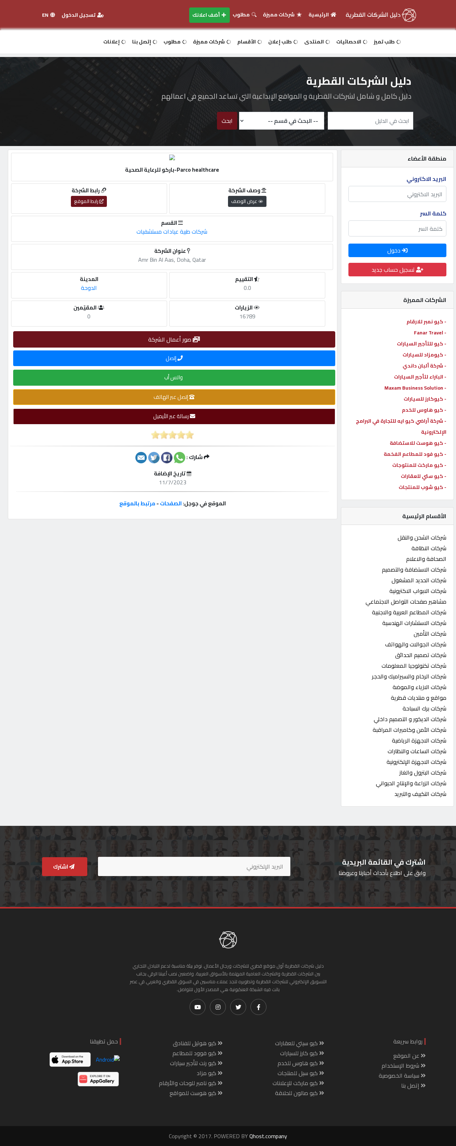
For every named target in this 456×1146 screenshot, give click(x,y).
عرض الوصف (244, 201)
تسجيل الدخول (79, 15)
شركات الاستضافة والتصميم (414, 569)
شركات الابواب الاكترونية (417, 590)
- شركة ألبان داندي (424, 365)
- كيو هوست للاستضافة (418, 443)
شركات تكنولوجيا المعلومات (414, 665)
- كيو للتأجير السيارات (421, 343)
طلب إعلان (280, 41)
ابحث (227, 120)
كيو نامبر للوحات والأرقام (188, 1083)
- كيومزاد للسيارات (424, 354)
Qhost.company (268, 1136)
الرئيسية (319, 14)
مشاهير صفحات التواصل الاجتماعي (406, 601)
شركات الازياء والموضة (419, 687)
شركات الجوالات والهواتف (415, 644)
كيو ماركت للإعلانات (296, 1083)
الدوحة (89, 287)
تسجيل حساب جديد (394, 269)
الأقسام (247, 41)
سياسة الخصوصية (400, 1075)
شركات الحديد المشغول (419, 580)
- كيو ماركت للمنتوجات (419, 465)
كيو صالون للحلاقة (297, 1093)
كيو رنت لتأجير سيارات (194, 1063)
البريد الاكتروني (426, 178)
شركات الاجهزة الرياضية (419, 740)
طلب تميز (385, 41)
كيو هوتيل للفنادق (195, 1043)
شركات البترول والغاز (422, 772)
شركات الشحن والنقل (422, 537)
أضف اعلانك (206, 15)
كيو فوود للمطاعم (195, 1053)
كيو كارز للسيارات (299, 1053)
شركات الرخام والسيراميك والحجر (409, 676)
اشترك (61, 866)
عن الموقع (407, 1056)
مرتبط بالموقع (137, 503)
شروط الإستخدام (401, 1066)
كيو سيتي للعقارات (297, 1043)
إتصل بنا (142, 41)
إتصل (171, 358)
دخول (394, 250)
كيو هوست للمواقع (194, 1093)
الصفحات (171, 503)
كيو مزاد (207, 1073)
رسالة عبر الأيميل (171, 416)
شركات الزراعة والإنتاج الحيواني (411, 783)
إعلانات (112, 41)
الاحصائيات (349, 41)
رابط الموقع (86, 201)
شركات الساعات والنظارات (417, 751)
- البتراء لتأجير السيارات (420, 376)
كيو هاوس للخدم (298, 1063)
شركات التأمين (430, 633)
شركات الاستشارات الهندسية (414, 623)
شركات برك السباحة (424, 708)
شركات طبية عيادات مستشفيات (171, 231)
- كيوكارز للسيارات (425, 398)
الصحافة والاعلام (426, 558)
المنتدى (314, 41)
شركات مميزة (279, 14)
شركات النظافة (428, 548)
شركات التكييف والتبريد (420, 793)
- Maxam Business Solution (415, 387)
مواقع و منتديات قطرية (418, 697)
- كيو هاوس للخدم (424, 410)
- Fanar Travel (430, 332)
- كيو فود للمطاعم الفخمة (415, 454)
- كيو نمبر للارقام (426, 321)
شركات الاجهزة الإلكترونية (416, 761)
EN (46, 15)
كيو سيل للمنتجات (298, 1073)
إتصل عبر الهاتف (171, 397)
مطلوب (242, 14)
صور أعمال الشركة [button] (170, 339)
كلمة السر (433, 213)
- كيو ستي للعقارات (423, 476)
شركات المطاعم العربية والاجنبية (409, 612)
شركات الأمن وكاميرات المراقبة (409, 729)
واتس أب (174, 377)
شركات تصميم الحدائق (420, 655)
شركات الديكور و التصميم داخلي (410, 719)
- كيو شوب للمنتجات (422, 487)
